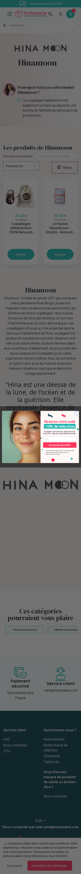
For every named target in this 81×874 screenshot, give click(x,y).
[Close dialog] (76, 413)
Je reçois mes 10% (60, 445)
